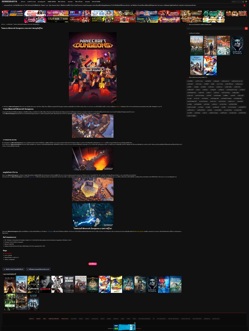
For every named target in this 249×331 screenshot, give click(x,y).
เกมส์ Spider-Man (238, 98)
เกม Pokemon (205, 98)
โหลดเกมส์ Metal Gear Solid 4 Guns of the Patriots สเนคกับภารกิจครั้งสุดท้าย (45, 290)
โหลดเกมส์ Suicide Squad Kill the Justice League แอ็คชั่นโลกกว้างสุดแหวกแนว (57, 290)
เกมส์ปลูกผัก (213, 89)
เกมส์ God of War (233, 104)
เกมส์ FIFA (208, 95)
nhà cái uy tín (216, 318)
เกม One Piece (223, 104)
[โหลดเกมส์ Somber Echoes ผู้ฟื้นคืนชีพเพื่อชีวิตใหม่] (152, 284)
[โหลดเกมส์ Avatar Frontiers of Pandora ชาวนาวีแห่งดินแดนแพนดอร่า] (175, 284)
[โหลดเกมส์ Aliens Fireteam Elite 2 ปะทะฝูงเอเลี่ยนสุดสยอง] (21, 301)
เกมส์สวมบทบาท (225, 81)
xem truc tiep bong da (173, 318)
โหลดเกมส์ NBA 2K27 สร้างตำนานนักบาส (164, 291)
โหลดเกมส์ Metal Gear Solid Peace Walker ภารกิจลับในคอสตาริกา (33, 290)
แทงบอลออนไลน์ (95, 318)
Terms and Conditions (54, 318)
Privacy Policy (65, 318)
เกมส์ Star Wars (217, 95)
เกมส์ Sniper (197, 113)
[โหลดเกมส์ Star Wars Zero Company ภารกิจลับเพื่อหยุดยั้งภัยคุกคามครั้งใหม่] (128, 284)
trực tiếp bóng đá (197, 318)
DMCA (44, 318)
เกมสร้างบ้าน (213, 101)
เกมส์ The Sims (222, 101)
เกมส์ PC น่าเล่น (31, 1)
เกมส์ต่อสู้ (196, 87)
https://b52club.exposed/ (144, 318)
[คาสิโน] (80, 20)
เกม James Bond (228, 110)
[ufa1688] (58, 20)
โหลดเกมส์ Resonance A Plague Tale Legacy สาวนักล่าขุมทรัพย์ (140, 290)
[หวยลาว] (147, 20)
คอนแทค (70, 1)
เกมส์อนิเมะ (205, 89)
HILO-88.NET (73, 318)
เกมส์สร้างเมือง (228, 87)
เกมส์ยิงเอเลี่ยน (235, 92)
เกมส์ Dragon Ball (215, 98)
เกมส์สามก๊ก (201, 92)
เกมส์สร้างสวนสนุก (213, 113)
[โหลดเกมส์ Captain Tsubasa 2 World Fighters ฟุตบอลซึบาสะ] (104, 284)
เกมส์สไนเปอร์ (223, 113)
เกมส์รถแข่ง (211, 87)
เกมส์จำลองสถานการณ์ (237, 81)
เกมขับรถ (198, 89)
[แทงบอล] (124, 20)
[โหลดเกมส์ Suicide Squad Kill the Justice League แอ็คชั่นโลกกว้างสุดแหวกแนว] (57, 284)
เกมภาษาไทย (220, 84)
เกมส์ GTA (233, 95)
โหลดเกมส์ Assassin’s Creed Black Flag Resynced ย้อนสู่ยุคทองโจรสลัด (21, 290)
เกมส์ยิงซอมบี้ (190, 89)
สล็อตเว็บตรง (116, 318)
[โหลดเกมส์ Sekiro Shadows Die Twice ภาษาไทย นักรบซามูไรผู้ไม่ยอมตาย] (9, 284)
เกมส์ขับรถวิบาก (191, 110)
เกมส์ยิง (212, 84)
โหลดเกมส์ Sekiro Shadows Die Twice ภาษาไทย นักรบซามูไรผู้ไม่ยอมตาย (9, 290)
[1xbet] (124, 327)
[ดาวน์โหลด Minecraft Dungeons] (92, 200)
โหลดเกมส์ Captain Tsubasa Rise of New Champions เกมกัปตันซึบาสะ (116, 290)
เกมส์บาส (205, 113)
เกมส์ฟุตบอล (221, 89)
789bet (122, 318)
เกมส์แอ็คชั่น (208, 81)
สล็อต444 (81, 318)
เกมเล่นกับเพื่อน (218, 110)
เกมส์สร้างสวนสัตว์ (191, 107)
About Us (31, 318)
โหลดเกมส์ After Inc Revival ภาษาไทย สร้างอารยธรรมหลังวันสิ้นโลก (196, 53)
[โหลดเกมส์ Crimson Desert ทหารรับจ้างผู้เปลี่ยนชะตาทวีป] (81, 284)
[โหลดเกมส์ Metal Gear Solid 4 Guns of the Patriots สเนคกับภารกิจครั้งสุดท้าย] (45, 284)
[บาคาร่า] (102, 20)
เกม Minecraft (9, 24)
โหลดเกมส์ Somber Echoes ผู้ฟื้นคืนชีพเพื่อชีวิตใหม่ (152, 290)
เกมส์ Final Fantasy (199, 95)
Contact (38, 318)
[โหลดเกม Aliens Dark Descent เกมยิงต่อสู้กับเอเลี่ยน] (33, 301)
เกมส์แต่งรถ (214, 104)
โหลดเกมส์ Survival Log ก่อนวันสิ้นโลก (210, 54)
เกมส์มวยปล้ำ (241, 95)
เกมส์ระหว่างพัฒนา (191, 115)
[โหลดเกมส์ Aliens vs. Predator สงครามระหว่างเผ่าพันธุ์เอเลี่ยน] (9, 301)
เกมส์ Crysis (206, 104)
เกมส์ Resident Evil (191, 92)
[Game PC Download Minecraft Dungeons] (92, 226)
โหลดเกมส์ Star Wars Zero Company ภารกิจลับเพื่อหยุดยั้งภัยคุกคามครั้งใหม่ (128, 290)
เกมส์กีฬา (189, 87)
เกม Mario (208, 107)
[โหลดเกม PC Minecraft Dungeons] (92, 137)
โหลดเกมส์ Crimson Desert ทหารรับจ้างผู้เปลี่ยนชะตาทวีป (81, 290)
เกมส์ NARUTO (242, 107)
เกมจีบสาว (208, 92)
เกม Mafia (189, 104)
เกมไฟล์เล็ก (203, 87)
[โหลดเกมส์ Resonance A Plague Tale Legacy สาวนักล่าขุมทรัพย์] (140, 284)
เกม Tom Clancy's (232, 107)
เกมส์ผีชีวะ (225, 95)
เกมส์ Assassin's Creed (231, 89)
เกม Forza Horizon (203, 101)
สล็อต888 (109, 318)
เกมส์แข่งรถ (216, 92)
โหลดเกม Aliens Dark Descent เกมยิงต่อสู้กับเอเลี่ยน (33, 308)
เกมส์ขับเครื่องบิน (201, 110)
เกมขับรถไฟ (190, 95)
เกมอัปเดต (209, 110)
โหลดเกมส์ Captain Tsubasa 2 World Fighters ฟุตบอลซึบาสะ (104, 290)
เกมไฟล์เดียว (190, 81)
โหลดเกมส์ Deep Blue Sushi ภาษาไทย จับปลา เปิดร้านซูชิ (223, 54)
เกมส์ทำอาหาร (231, 101)
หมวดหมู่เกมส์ (41, 1)
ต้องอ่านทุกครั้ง (8, 253)
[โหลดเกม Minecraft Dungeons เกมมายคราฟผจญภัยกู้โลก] (92, 265)
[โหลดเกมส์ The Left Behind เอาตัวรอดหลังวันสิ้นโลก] (69, 284)
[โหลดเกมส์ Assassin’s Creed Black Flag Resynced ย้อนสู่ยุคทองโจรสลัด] (21, 284)
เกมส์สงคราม (219, 87)
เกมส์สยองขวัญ (238, 84)
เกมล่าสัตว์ (189, 113)
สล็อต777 (87, 318)
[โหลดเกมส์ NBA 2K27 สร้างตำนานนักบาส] (164, 284)
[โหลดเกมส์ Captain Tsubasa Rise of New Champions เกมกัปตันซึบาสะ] (116, 284)
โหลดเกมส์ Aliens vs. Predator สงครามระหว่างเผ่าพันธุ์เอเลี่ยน (9, 308)
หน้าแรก (23, 1)
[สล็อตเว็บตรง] (169, 20)
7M (153, 318)
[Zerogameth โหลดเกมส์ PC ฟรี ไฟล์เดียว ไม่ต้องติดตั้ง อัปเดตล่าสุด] (9, 1)
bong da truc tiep (186, 318)
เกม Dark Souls (232, 113)
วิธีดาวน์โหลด (61, 1)
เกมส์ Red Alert (242, 113)
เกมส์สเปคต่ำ (190, 84)
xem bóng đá (207, 318)
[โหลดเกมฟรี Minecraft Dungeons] (92, 170)
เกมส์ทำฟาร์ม (237, 87)
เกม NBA (223, 107)
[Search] (243, 2)
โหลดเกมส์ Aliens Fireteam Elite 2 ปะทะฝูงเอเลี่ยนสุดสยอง (21, 308)
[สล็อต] (191, 20)
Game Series (52, 1)
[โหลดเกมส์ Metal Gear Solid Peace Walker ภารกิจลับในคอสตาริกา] (33, 284)
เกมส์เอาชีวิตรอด (229, 84)
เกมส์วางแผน (199, 84)
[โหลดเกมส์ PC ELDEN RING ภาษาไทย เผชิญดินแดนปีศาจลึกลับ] (92, 284)
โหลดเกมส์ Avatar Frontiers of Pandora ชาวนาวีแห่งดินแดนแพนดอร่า (175, 290)
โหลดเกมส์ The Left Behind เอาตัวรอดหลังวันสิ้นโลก (69, 290)
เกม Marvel (242, 89)
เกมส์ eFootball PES (192, 101)
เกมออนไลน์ (240, 101)
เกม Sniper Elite (237, 110)
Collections (96, 1)
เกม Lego (189, 98)
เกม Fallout (200, 107)
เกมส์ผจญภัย (216, 81)
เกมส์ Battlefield (197, 104)
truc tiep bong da (161, 318)
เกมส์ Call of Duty (226, 92)
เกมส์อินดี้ (206, 84)
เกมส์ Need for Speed (226, 98)
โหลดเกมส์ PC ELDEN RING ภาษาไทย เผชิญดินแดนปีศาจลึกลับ (92, 290)
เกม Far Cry (196, 98)
